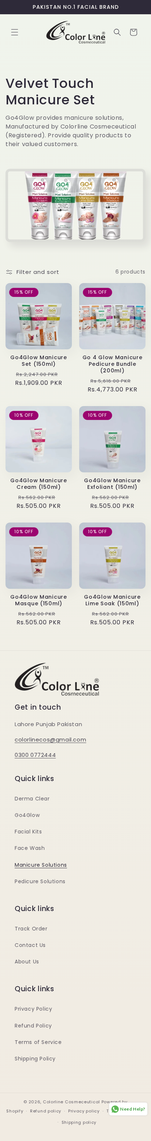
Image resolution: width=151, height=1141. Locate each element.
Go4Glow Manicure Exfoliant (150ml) (112, 483)
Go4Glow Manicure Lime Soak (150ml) (112, 600)
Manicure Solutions (41, 865)
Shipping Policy (35, 1058)
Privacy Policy (33, 1008)
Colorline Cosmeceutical (71, 1102)
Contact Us (30, 945)
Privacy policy (84, 1111)
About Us (27, 961)
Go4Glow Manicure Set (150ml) (38, 360)
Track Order (31, 928)
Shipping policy (79, 1122)
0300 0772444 (35, 755)
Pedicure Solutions (40, 881)
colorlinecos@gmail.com (50, 739)
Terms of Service (38, 1042)
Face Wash (30, 848)
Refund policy (45, 1111)
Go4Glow (27, 815)
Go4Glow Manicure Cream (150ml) (38, 483)
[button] (15, 32)
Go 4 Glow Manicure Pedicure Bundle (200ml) (112, 364)
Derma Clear (32, 798)
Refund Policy (33, 1025)
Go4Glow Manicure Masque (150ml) (38, 600)
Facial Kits (28, 831)
